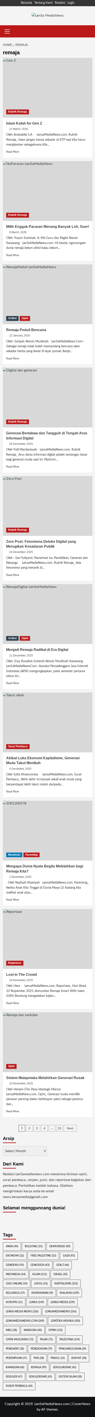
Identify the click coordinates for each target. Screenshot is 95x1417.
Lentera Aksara (65, 1320)
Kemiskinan (42, 1293)
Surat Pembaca (18, 746)
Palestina (69, 1339)
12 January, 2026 (19, 335)
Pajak (46, 1339)
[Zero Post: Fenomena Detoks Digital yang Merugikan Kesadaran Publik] (47, 506)
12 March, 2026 (18, 129)
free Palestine (43, 1255)
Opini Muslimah (19, 1339)
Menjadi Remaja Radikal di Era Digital (37, 650)
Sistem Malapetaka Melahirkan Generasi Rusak (45, 1078)
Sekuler (14, 1376)
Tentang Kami (43, 2)
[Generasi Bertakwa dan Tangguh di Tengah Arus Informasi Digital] (47, 397)
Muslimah (14, 854)
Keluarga (15, 1293)
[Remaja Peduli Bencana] (47, 294)
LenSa (36, 1302)
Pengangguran (72, 1348)
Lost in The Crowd (21, 974)
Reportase (14, 962)
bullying (34, 1246)
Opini (25, 318)
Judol (41, 1283)
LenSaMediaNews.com (25, 1320)
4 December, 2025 (20, 768)
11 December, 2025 (21, 655)
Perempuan (16, 1358)
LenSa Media (63, 1302)
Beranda (26, 2)
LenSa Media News (22, 1311)
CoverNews (81, 1404)
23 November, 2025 (21, 1083)
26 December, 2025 (21, 443)
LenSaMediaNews (60, 1311)
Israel (60, 1274)
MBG (11, 1330)
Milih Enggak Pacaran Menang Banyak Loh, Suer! (47, 226)
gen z (62, 1265)
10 (59, 1128)
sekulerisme (40, 1376)
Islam (39, 1274)
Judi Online (16, 1283)
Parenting (31, 854)
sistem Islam (70, 1376)
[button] (7, 30)
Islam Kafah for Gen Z (24, 123)
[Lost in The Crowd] (47, 939)
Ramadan (15, 1367)
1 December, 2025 (20, 876)
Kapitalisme (66, 1283)
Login (70, 2)
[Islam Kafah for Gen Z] (47, 88)
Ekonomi (15, 1255)
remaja (38, 1367)
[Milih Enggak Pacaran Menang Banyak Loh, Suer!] (47, 191)
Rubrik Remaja (17, 111)
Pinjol (58, 1358)
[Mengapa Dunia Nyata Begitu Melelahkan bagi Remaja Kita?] (47, 831)
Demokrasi (59, 1246)
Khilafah (69, 1293)
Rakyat (78, 1358)
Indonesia (16, 1274)
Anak (12, 1246)
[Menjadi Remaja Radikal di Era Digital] (47, 614)
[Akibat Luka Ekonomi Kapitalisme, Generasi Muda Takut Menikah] (47, 722)
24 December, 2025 (21, 552)
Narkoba (33, 1330)
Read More (12, 151)
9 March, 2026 (18, 232)
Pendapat (15, 1348)
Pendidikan (41, 1348)
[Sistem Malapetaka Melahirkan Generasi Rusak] (47, 1042)
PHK (39, 1358)
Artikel (12, 318)
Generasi (15, 1265)
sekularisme (64, 1367)
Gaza (69, 1255)
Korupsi (14, 1302)
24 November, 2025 (21, 980)
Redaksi (60, 2)
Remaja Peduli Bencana (26, 330)
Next (70, 1128)
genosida (39, 1265)
